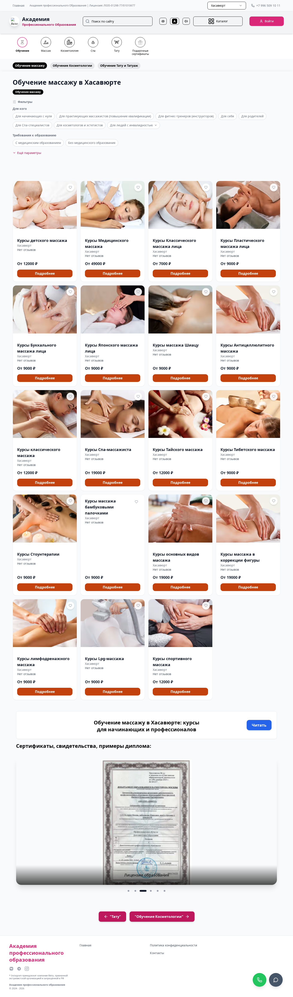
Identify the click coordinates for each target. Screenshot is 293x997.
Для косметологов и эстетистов (80, 125)
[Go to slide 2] (135, 890)
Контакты (157, 953)
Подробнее (45, 273)
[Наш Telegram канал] (19, 969)
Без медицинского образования (91, 143)
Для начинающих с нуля (33, 116)
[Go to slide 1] (128, 890)
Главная (18, 5)
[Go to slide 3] (142, 890)
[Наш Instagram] (27, 969)
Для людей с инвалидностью (131, 125)
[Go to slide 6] (164, 890)
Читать (259, 725)
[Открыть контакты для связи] (276, 980)
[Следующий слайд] (271, 825)
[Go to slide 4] (149, 890)
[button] (45, 231)
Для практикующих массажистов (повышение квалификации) (105, 116)
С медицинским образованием (38, 143)
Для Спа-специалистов (32, 125)
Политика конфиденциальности (173, 945)
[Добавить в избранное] (70, 187)
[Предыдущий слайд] (22, 825)
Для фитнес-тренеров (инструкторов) (186, 116)
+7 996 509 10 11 (268, 5)
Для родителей (252, 116)
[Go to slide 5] (157, 890)
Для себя (227, 116)
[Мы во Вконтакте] (11, 969)
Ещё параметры (29, 153)
